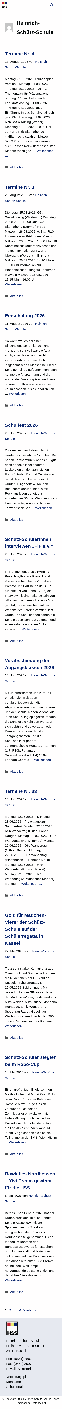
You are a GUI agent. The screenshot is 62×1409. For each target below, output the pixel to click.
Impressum (23, 1403)
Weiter (30, 1310)
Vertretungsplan (17, 1377)
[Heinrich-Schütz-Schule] (4, 5)
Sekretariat (26, 1369)
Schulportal (14, 1387)
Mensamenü (15, 1382)
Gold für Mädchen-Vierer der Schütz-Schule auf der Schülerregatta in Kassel (25, 929)
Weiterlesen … (15, 284)
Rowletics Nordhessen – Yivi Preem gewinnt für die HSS (30, 1180)
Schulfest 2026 (21, 425)
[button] (51, 5)
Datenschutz (39, 1403)
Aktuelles (16, 167)
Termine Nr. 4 (19, 53)
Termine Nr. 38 (21, 791)
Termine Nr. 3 (19, 187)
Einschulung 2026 (25, 315)
